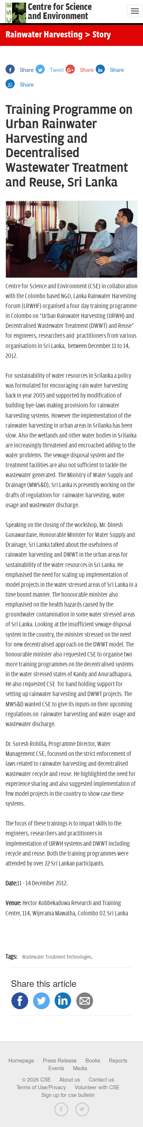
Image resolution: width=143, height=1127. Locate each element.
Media (80, 1068)
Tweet (56, 69)
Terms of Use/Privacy (41, 1087)
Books (92, 1061)
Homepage (21, 1061)
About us (69, 1080)
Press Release (60, 1061)
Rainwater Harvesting (44, 35)
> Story (98, 35)
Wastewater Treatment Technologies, (57, 957)
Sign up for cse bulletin (68, 1095)
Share (26, 69)
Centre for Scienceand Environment (60, 12)
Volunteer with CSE (97, 1087)
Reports (118, 1061)
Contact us (101, 1080)
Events (56, 1068)
